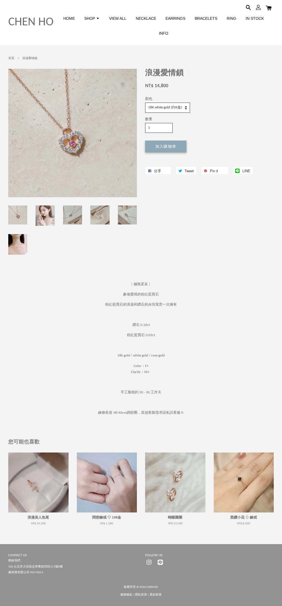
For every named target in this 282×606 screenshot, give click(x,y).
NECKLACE (146, 18)
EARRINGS (175, 18)
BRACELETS (206, 18)
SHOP (90, 18)
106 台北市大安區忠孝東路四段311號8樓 (35, 566)
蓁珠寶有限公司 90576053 (25, 572)
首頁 (11, 58)
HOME (69, 18)
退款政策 (156, 594)
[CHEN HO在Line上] (160, 565)
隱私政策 (141, 594)
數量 (148, 119)
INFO (163, 33)
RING (231, 18)
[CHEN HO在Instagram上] (149, 565)
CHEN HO (30, 22)
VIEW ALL (117, 18)
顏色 (148, 99)
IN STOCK (255, 18)
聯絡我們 (14, 560)
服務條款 (126, 594)
